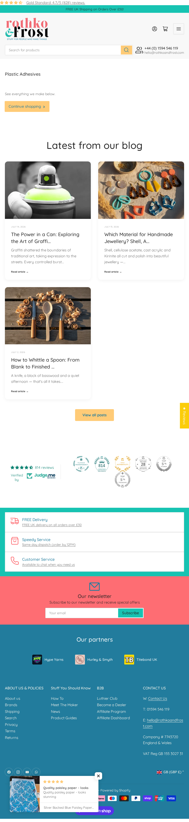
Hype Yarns (54, 659)
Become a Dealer (111, 704)
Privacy (11, 724)
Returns (11, 737)
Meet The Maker (64, 704)
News (55, 711)
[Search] (126, 50)
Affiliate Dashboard (113, 718)
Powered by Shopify (115, 790)
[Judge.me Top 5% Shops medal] (164, 464)
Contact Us (157, 698)
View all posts (94, 415)
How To (57, 698)
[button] (98, 776)
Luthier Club (107, 698)
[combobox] (69, 50)
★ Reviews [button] (184, 415)
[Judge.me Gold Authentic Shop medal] (122, 464)
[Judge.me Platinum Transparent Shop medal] (81, 464)
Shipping (12, 711)
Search (11, 718)
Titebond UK (147, 659)
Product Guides (64, 718)
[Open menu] (178, 28)
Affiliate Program (111, 711)
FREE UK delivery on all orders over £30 (52, 525)
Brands (11, 704)
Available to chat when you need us (48, 564)
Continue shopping (25, 106)
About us (12, 698)
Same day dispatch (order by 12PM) (49, 544)
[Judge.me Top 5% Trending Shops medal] (122, 480)
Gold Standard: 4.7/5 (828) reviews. (55, 2)
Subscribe (130, 613)
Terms (10, 731)
